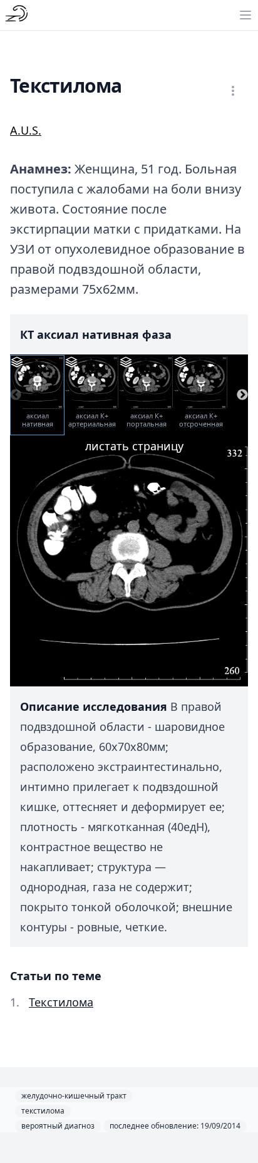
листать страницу (134, 445)
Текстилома (61, 1002)
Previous (15, 395)
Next (242, 395)
